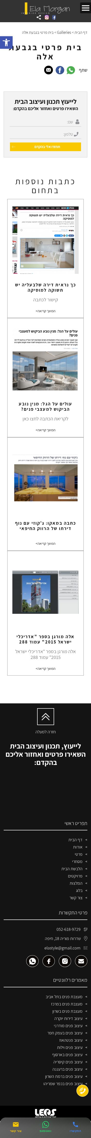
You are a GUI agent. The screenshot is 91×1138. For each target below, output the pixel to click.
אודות (78, 847)
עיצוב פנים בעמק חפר (65, 1033)
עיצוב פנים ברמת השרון (64, 1076)
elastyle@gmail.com (62, 948)
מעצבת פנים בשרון (67, 1011)
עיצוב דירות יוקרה (68, 1018)
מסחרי (77, 861)
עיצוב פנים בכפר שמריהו (63, 1083)
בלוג (79, 890)
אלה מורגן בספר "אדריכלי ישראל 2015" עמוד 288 (45, 639)
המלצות (76, 883)
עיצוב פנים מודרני (68, 1025)
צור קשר (76, 897)
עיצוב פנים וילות (70, 1047)
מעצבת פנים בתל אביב (64, 996)
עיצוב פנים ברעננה (67, 1069)
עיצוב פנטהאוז (71, 1040)
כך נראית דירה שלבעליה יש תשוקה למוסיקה (45, 287)
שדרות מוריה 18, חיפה (63, 938)
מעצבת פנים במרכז (67, 1004)
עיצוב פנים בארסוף (67, 1054)
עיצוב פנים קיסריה (68, 1062)
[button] (6, 42)
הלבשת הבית (72, 868)
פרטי (79, 854)
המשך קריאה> (45, 310)
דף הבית (80, 32)
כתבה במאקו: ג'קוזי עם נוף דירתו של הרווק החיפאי (45, 525)
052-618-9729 (69, 929)
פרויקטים (75, 876)
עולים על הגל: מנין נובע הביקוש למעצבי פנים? (45, 406)
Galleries (64, 32)
